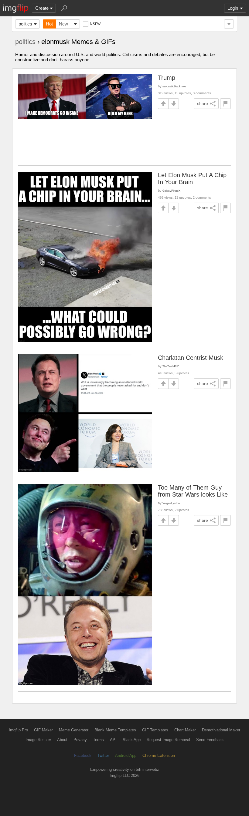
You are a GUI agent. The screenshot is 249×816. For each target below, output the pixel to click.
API (113, 739)
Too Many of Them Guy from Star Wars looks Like (193, 491)
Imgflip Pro (18, 730)
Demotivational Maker (221, 730)
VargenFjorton (171, 503)
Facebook (82, 755)
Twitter (103, 755)
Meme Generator (73, 730)
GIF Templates (155, 730)
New (63, 23)
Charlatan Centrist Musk (190, 357)
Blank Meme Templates (115, 730)
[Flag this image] (225, 103)
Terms (98, 739)
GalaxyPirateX (171, 190)
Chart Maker (185, 730)
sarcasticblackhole (174, 86)
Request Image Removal (168, 739)
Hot (49, 23)
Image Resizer (38, 739)
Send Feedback (210, 739)
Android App (125, 755)
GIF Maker (43, 730)
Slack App (132, 739)
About (62, 739)
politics (25, 23)
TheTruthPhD (170, 366)
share (202, 103)
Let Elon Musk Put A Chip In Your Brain (192, 178)
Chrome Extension (158, 755)
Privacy (80, 739)
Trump (166, 77)
